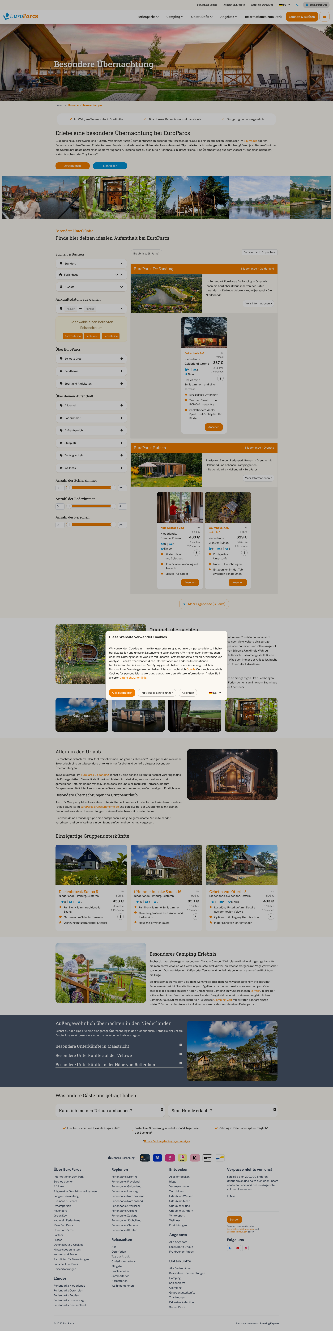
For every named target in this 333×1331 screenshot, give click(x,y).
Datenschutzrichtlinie (133, 677)
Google (190, 669)
